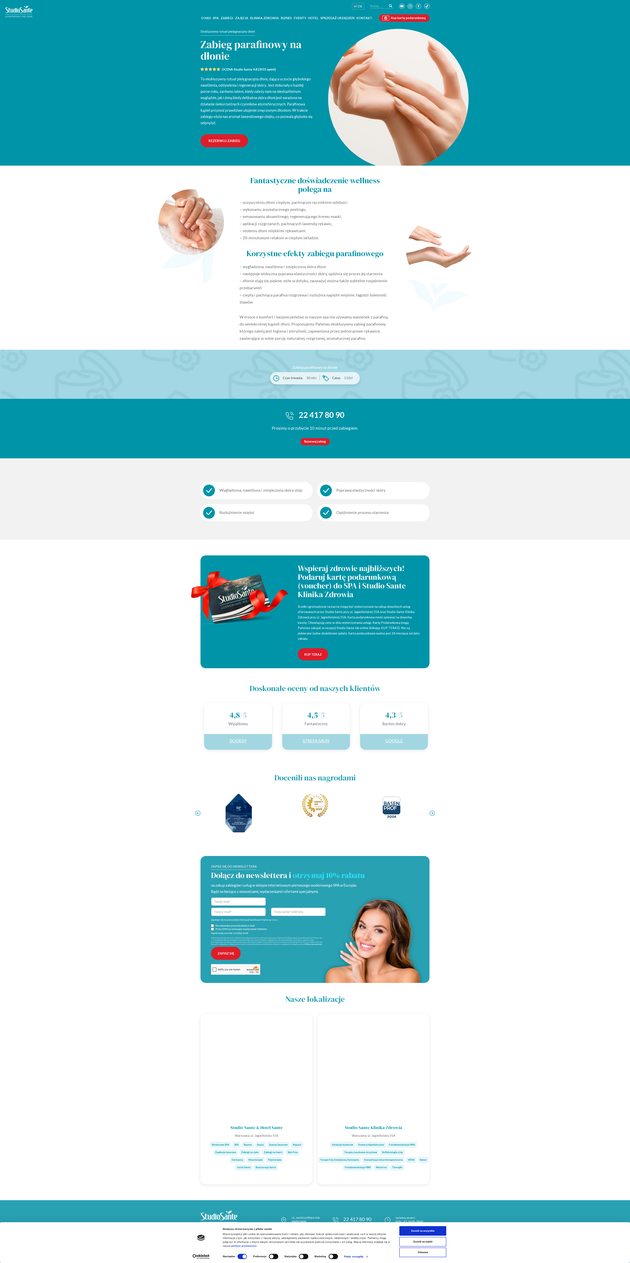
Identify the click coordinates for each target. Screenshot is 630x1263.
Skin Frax (293, 1152)
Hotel (313, 18)
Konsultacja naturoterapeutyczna (383, 1159)
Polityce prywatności (313, 944)
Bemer (423, 1159)
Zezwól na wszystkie (423, 1230)
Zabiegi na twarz (273, 1152)
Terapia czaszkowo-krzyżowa (360, 1152)
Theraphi (397, 1167)
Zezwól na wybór (423, 1241)
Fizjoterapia (274, 1159)
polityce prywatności (244, 1245)
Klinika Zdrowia (264, 18)
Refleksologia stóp (392, 1152)
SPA (216, 18)
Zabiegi (227, 18)
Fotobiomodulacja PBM (402, 1144)
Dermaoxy (237, 1159)
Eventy (300, 18)
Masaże (297, 1144)
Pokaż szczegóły (354, 1256)
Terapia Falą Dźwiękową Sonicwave (339, 1159)
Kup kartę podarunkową (408, 18)
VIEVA (411, 1159)
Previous (197, 813)
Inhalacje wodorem (342, 1144)
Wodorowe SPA (220, 1144)
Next (432, 813)
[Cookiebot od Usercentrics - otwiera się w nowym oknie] (201, 1256)
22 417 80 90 (357, 1219)
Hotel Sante (244, 1167)
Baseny (248, 1144)
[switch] (273, 1256)
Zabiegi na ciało (250, 1152)
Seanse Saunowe (278, 1144)
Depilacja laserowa (225, 1152)
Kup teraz (313, 654)
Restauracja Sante (266, 1167)
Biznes (286, 18)
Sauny (260, 1144)
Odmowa (423, 1252)
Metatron (381, 1167)
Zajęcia (241, 18)
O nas (206, 18)
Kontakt (364, 18)
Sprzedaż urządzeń (337, 18)
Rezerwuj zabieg (224, 141)
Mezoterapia (255, 1159)
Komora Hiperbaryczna (371, 1144)
